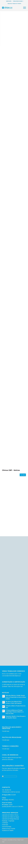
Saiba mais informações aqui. (15, 686)
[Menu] (24, 8)
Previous (23, 369)
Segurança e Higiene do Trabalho (14, 3)
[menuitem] (8, 1)
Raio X (4, 64)
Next (25, 369)
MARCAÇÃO (8, 1)
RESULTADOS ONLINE (17, 1)
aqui (8, 731)
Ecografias (8, 64)
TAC (13, 64)
